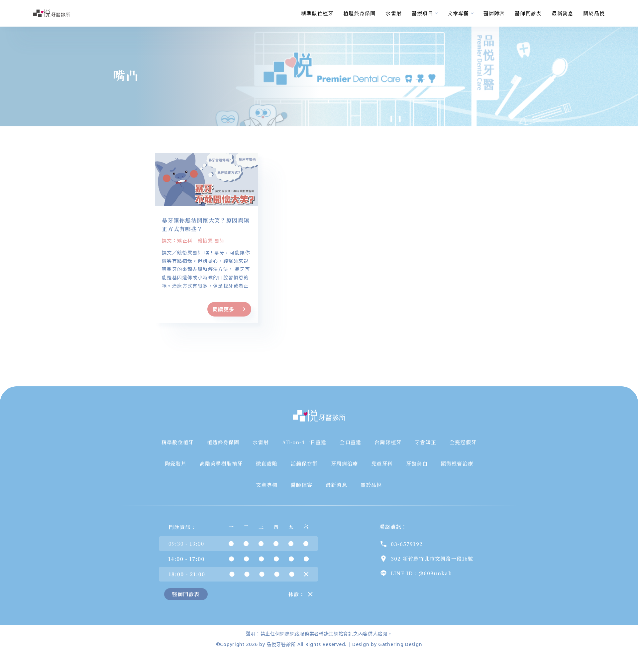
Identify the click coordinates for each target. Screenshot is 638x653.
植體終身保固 (359, 13)
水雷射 (393, 13)
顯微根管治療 (457, 463)
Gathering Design (400, 644)
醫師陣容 (494, 13)
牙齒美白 (417, 463)
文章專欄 (458, 13)
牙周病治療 (344, 463)
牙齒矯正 (425, 442)
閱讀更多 (224, 309)
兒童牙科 (382, 463)
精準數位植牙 (317, 13)
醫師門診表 (528, 13)
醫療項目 (422, 13)
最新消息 (562, 13)
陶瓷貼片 (175, 463)
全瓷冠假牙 (463, 442)
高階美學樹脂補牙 (221, 463)
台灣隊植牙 (387, 442)
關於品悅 (594, 13)
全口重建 (350, 442)
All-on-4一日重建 (304, 442)
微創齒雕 (266, 463)
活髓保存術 (304, 463)
